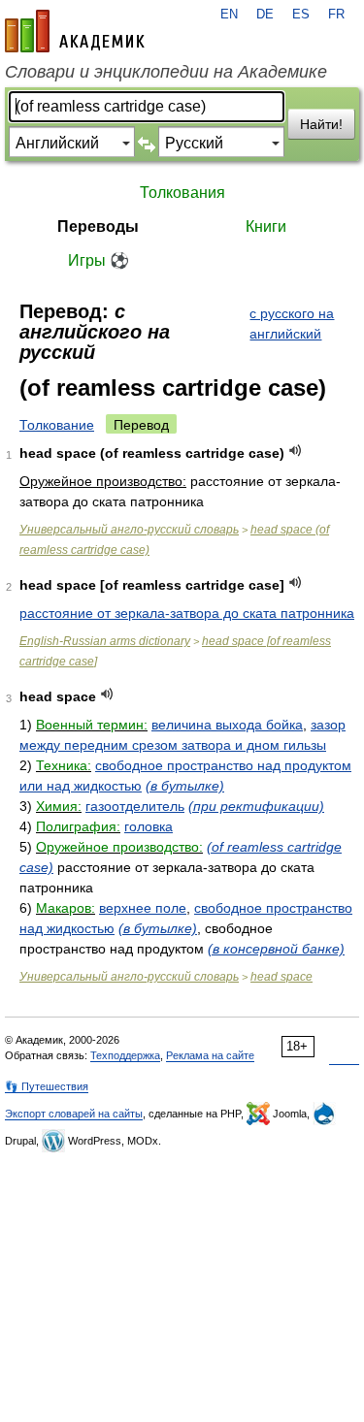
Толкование (56, 425)
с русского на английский (291, 323)
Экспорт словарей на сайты (74, 1113)
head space (281, 977)
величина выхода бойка (227, 724)
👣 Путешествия (46, 1086)
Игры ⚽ (98, 260)
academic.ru (75, 31)
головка (148, 826)
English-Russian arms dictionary (104, 641)
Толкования (182, 192)
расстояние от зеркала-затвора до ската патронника (186, 613)
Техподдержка (125, 1055)
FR (336, 14)
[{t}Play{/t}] (295, 450)
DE (265, 14)
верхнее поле (142, 908)
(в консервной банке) (276, 948)
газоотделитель (134, 806)
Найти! (321, 124)
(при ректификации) (256, 806)
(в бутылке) (185, 785)
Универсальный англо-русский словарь (129, 529)
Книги (266, 226)
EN (229, 14)
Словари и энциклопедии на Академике (166, 71)
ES (301, 14)
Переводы (98, 226)
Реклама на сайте (210, 1055)
